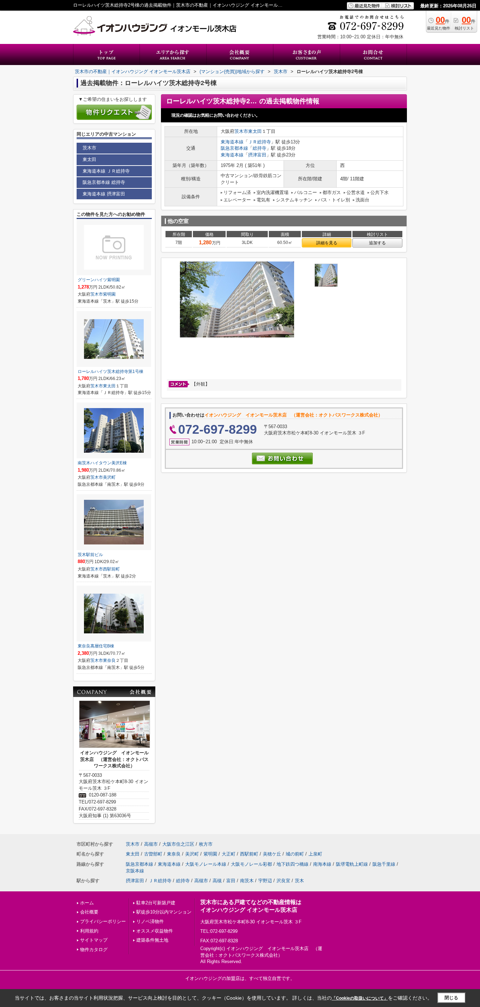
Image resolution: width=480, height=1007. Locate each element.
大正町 (228, 854)
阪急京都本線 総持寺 (104, 182)
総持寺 (259, 148)
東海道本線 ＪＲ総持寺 (106, 171)
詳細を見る (326, 242)
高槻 (217, 880)
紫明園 (109, 294)
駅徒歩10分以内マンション (164, 912)
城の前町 (295, 854)
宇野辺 (265, 880)
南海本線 (322, 864)
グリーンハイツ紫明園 (99, 279)
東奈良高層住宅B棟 (96, 646)
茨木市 (241, 131)
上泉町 (315, 854)
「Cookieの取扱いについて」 (360, 998)
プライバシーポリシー (103, 921)
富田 (230, 880)
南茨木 (247, 880)
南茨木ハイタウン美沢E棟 (102, 462)
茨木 (299, 880)
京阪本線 (135, 870)
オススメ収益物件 (154, 931)
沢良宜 (283, 880)
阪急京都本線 (234, 148)
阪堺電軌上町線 (352, 864)
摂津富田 (257, 154)
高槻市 (151, 844)
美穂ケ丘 (272, 854)
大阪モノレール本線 (205, 864)
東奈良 (109, 660)
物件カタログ (94, 949)
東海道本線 (232, 141)
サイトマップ (94, 940)
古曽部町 (153, 854)
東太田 (255, 131)
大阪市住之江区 (178, 844)
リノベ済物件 (150, 921)
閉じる (451, 997)
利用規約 (89, 931)
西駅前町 (111, 569)
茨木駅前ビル (90, 554)
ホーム (87, 902)
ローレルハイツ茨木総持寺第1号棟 (110, 371)
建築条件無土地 (152, 940)
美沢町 (109, 477)
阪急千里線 (383, 864)
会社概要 (89, 912)
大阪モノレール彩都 (251, 864)
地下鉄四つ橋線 (293, 864)
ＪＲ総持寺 (259, 141)
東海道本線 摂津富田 (104, 193)
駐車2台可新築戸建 (155, 902)
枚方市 (206, 844)
